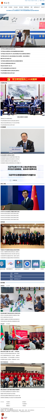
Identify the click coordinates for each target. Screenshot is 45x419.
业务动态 (3, 222)
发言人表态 (3, 183)
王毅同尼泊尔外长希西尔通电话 (6, 118)
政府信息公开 (37, 7)
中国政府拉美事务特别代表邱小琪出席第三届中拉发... (10, 253)
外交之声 (2, 323)
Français (29, 0)
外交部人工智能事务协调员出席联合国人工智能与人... (10, 251)
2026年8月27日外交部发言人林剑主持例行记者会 (10, 215)
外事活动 (2, 285)
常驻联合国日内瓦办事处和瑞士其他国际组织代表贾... (10, 321)
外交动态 (16, 7)
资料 (31, 7)
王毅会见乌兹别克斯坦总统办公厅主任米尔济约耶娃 (10, 122)
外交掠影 (8, 323)
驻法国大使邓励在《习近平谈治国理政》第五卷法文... (10, 357)
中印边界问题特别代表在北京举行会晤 (8, 124)
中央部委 (8, 401)
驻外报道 (3, 282)
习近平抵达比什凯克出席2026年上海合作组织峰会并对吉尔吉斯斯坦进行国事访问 (15, 53)
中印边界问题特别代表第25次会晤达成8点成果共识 (10, 70)
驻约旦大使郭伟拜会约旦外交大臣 (7, 317)
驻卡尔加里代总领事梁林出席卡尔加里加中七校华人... (10, 391)
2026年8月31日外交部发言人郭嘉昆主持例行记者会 (10, 211)
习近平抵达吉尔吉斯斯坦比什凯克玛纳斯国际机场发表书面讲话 (12, 51)
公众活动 (8, 285)
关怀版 (43, 0)
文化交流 (12, 362)
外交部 (5, 7)
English (26, 0)
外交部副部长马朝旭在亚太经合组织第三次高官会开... (10, 158)
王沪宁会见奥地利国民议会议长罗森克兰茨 (8, 68)
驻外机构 (21, 7)
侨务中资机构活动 (4, 362)
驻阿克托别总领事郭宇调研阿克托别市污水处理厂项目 (10, 395)
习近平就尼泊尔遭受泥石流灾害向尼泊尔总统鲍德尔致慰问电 (22, 10)
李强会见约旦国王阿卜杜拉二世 (6, 65)
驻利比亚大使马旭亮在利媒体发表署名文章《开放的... (10, 353)
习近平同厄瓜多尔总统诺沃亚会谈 (8, 46)
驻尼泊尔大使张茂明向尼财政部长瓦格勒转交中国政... (10, 315)
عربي (38, 0)
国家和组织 (26, 7)
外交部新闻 (3, 127)
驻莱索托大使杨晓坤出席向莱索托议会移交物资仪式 (10, 319)
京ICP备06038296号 (15, 411)
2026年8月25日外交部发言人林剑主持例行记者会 (10, 219)
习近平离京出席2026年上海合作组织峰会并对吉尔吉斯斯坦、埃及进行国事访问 (15, 56)
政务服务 (16, 273)
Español (32, 0)
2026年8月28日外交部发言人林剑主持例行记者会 (10, 213)
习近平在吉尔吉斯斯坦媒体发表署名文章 (8, 63)
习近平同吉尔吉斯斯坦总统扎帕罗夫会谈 (8, 48)
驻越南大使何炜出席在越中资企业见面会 (8, 393)
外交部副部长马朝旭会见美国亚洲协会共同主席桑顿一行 (11, 162)
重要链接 (8, 405)
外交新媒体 (24, 403)
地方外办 (8, 403)
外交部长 (10, 7)
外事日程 (15, 180)
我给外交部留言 (18, 276)
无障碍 (41, 0)
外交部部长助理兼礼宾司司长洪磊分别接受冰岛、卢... (10, 160)
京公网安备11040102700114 (25, 411)
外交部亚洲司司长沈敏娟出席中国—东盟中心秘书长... (10, 255)
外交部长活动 (4, 82)
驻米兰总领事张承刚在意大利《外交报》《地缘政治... (10, 355)
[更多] (43, 75)
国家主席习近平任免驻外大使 (6, 58)
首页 (2, 7)
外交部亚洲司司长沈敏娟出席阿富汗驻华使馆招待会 (10, 257)
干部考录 (24, 405)
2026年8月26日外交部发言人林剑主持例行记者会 (10, 217)
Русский (35, 0)
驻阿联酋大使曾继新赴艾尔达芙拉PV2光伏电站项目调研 (11, 397)
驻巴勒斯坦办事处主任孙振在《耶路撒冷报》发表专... (10, 359)
